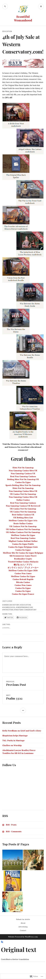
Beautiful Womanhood (23, 18)
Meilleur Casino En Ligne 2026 (23, 570)
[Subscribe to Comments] (3, 831)
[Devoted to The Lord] (33, 860)
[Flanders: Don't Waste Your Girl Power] (12, 902)
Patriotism (8, 610)
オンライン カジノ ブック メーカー (23, 567)
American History (11, 605)
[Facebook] (4, 780)
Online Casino (23, 500)
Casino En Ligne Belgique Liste (23, 547)
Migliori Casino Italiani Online (23, 541)
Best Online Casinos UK (23, 514)
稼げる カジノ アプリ (23, 564)
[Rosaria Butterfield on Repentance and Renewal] (33, 881)
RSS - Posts (11, 824)
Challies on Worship (12, 745)
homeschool (9, 607)
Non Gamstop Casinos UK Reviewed (23, 505)
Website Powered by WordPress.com (23, 937)
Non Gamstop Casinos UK (23, 473)
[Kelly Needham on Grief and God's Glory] (12, 860)
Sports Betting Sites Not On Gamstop (23, 485)
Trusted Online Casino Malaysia (23, 561)
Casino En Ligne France (23, 594)
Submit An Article (23, 919)
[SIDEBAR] (23, 710)
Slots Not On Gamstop (23, 467)
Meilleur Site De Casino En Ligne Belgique (23, 552)
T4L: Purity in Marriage (13, 740)
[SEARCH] (5, 6)
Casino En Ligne (23, 482)
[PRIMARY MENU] (41, 6)
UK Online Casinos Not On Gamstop (23, 529)
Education (7, 31)
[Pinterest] (4, 798)
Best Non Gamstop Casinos (23, 476)
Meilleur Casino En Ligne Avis (23, 520)
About (23, 923)
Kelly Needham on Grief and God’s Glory (21, 730)
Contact (23, 930)
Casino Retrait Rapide (23, 579)
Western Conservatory (25, 610)
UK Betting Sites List (23, 517)
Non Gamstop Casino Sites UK (23, 470)
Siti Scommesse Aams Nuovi (23, 555)
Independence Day (25, 607)
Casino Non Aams (23, 573)
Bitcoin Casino (23, 582)
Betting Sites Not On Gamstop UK (23, 479)
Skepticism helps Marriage (15, 735)
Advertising (23, 927)
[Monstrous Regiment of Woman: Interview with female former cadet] (12, 881)
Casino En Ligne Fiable (23, 544)
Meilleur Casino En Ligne (23, 535)
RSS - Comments (13, 831)
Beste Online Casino (23, 523)
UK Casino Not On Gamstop (23, 494)
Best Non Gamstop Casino (23, 538)
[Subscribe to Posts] (3, 824)
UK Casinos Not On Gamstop (23, 526)
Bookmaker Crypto (23, 558)
